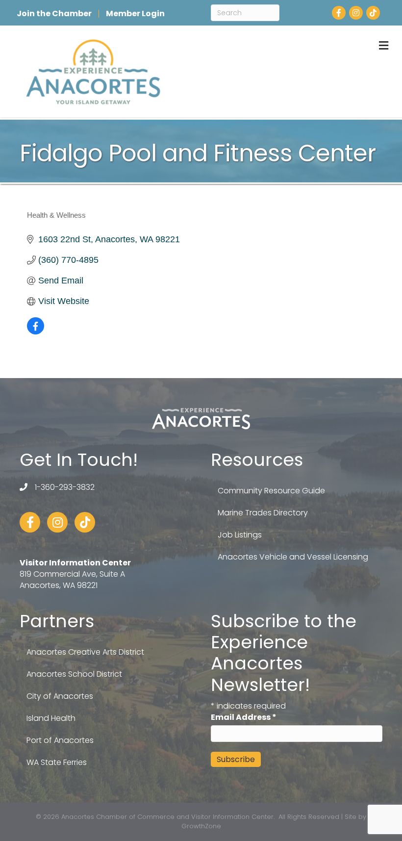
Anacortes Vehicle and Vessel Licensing (293, 556)
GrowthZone (201, 826)
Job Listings (240, 534)
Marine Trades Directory (263, 512)
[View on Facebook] (35, 331)
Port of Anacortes (60, 740)
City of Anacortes (59, 696)
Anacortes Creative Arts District (85, 652)
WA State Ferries (56, 762)
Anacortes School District (74, 674)
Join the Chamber (54, 14)
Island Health (50, 718)
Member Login (135, 14)
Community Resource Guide (271, 490)
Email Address (243, 717)
